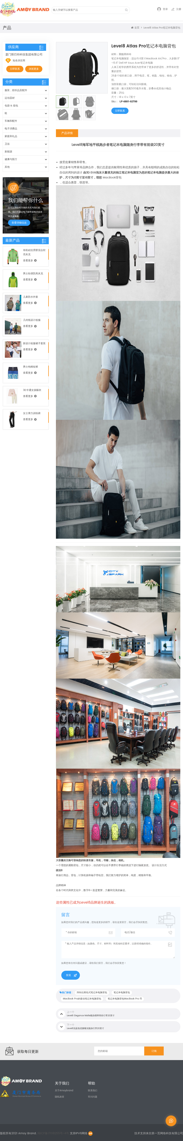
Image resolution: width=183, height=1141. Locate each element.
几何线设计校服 (32, 320)
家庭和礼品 (11, 136)
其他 (7, 167)
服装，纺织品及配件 (16, 90)
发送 (68, 975)
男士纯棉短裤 (30, 367)
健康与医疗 (11, 159)
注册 (178, 9)
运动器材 (10, 98)
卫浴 (7, 144)
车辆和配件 (11, 121)
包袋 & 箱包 (11, 105)
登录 (165, 9)
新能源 (8, 151)
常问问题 (92, 1097)
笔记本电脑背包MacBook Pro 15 (125, 999)
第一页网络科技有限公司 (167, 1133)
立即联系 (120, 111)
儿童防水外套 (30, 297)
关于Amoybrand (64, 1091)
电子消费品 (11, 128)
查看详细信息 (19, 223)
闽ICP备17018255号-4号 (54, 1133)
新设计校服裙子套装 (34, 343)
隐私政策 (59, 1097)
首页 (136, 28)
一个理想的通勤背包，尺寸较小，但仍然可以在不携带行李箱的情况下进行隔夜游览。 (104, 865)
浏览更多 (34, 69)
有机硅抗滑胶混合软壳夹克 (34, 252)
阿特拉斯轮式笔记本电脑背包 (92, 992)
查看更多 (28, 260)
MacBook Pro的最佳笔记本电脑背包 (82, 999)
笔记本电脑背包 (122, 992)
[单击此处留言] (171, 1121)
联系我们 (92, 1091)
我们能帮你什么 (25, 200)
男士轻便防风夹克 (33, 273)
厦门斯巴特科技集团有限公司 (24, 55)
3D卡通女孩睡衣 (32, 390)
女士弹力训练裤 (32, 413)
